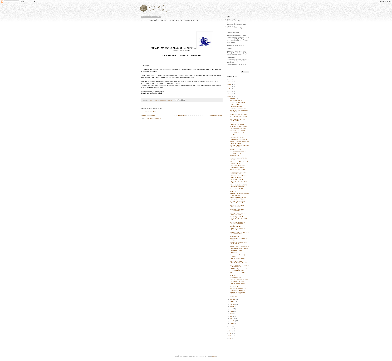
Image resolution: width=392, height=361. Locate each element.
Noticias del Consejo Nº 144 (237, 273)
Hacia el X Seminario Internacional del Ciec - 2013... (239, 142)
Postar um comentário (150, 112)
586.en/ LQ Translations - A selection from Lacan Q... (237, 223)
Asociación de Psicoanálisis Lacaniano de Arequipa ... (237, 166)
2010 (230, 328)
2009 (230, 331)
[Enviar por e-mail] (176, 100)
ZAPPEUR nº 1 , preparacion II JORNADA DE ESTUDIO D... (238, 269)
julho (231, 309)
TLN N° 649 (233, 275)
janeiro (232, 323)
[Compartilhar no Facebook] (182, 100)
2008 (230, 333)
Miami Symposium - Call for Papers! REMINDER (237, 213)
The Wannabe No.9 (235, 236)
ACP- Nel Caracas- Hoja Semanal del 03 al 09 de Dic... (239, 265)
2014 (230, 91)
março (232, 318)
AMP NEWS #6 (234, 286)
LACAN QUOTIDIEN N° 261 (237, 149)
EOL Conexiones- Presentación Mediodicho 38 (238, 243)
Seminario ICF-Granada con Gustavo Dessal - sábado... (238, 202)
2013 (230, 93)
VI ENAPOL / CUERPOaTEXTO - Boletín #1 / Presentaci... (239, 185)
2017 (230, 84)
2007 (230, 336)
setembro (232, 304)
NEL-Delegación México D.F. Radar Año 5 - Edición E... (238, 289)
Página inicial (182, 115)
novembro (233, 299)
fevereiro (232, 321)
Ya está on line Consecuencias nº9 (239, 246)
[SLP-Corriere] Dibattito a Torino (238, 116)
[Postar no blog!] (178, 100)
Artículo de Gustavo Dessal (237, 130)
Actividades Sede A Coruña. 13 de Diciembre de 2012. (239, 233)
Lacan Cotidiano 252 (235, 277)
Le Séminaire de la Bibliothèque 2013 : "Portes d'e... (239, 176)
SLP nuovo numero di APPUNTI (238, 114)
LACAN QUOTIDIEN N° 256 (237, 284)
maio (231, 313)
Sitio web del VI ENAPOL (237, 189)
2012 (230, 96)
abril (231, 316)
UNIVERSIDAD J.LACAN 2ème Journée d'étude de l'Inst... (238, 127)
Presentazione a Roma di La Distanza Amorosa (238, 172)
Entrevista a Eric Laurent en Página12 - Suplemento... (237, 123)
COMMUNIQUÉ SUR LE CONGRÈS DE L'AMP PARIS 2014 (238, 181)
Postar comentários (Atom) (153, 118)
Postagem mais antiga (215, 115)
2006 (230, 338)
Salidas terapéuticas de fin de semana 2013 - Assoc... (238, 152)
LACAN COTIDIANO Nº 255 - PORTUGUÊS (238, 103)
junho (231, 311)
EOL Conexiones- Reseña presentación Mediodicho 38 (238, 138)
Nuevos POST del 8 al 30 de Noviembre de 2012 (237, 293)
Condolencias (233, 252)
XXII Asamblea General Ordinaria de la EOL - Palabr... (239, 249)
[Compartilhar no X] (180, 100)
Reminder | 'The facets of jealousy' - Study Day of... (239, 194)
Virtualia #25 (233, 296)
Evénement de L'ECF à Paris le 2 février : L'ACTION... (239, 162)
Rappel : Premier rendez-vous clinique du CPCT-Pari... (238, 198)
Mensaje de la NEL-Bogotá (237, 169)
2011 (230, 326)
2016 (230, 86)
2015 (230, 89)
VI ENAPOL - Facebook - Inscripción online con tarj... (238, 107)
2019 (230, 79)
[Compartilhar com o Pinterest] (184, 100)
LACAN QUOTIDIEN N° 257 (237, 259)
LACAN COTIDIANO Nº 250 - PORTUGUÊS (238, 119)
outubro (232, 302)
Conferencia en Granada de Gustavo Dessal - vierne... (237, 229)
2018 (230, 82)
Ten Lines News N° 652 (236, 100)
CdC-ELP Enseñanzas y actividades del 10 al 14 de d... (239, 262)
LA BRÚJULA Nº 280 (235, 226)
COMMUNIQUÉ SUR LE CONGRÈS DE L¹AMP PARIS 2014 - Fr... (238, 218)
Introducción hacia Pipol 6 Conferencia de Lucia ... (237, 206)
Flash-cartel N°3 (234, 155)
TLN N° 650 (233, 191)
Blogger (214, 356)
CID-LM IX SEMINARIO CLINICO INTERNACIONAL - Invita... (239, 280)
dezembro (233, 98)
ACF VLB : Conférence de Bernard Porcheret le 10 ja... (239, 146)
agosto (232, 306)
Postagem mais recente (148, 115)
